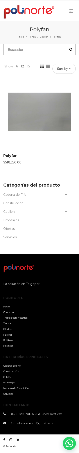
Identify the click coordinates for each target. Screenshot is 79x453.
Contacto (8, 312)
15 (28, 66)
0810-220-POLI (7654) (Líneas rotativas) (36, 413)
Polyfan (10, 156)
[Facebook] (4, 440)
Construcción (13, 203)
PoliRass (8, 340)
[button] (69, 443)
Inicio (21, 36)
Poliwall (8, 334)
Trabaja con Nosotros (15, 317)
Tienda (32, 36)
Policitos (8, 345)
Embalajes (11, 220)
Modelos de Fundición (16, 388)
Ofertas (9, 229)
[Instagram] (10, 440)
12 (22, 66)
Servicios (10, 237)
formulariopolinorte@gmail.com (32, 423)
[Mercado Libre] (17, 440)
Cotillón (44, 36)
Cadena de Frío (14, 195)
